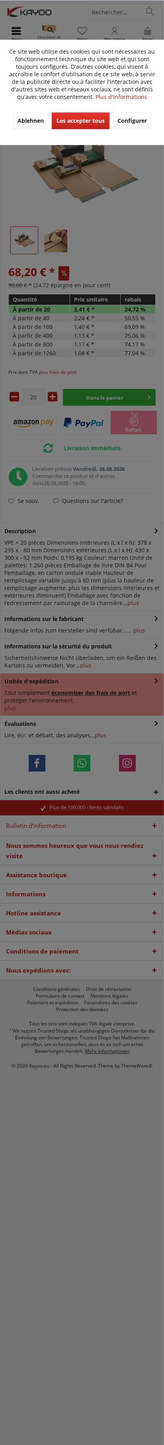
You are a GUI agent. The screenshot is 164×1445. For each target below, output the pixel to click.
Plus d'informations (121, 97)
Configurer (132, 120)
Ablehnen (31, 120)
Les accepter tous (81, 120)
